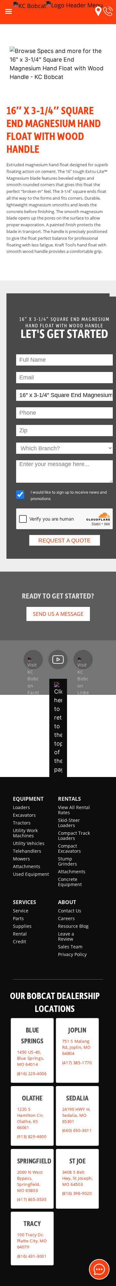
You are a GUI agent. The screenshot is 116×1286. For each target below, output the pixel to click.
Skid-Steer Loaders (69, 822)
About (67, 902)
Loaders (21, 807)
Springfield (34, 1160)
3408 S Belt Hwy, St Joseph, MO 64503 (77, 1178)
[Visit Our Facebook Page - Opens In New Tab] (33, 659)
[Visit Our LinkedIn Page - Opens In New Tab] (83, 659)
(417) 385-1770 (77, 1063)
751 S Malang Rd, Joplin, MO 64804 (76, 1047)
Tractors (22, 823)
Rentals (69, 798)
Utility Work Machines (25, 833)
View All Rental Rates (74, 810)
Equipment (28, 798)
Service (20, 911)
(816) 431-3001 (32, 1256)
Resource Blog (73, 926)
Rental (20, 934)
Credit (19, 941)
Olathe (32, 1097)
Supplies (22, 926)
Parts (18, 918)
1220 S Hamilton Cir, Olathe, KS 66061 (30, 1118)
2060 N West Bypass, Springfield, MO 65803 (30, 1181)
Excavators (24, 815)
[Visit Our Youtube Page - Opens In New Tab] (58, 659)
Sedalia (77, 1097)
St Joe (77, 1160)
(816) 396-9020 (77, 1193)
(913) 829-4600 (32, 1136)
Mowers (21, 859)
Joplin (77, 1029)
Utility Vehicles (28, 843)
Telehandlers (27, 851)
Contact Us (69, 911)
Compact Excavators (69, 848)
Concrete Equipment (70, 881)
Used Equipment (31, 874)
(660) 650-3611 (77, 1130)
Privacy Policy (72, 954)
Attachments (26, 866)
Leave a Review (66, 936)
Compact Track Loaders (74, 835)
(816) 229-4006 (32, 1073)
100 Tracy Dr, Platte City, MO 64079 (32, 1241)
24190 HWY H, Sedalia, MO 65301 (76, 1115)
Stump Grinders (67, 861)
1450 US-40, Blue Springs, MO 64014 (30, 1058)
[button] (98, 11)
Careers (66, 918)
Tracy (32, 1223)
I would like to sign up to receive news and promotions (69, 495)
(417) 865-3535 (32, 1199)
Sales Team (70, 947)
